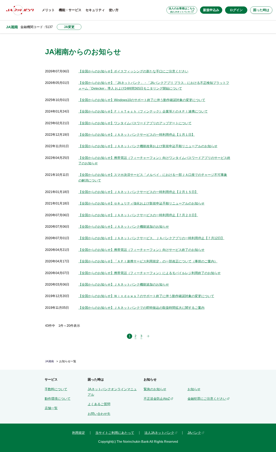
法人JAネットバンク (159, 432)
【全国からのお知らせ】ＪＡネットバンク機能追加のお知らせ (123, 226)
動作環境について (58, 398)
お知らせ (194, 389)
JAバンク (194, 432)
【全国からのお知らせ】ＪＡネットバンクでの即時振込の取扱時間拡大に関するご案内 (141, 307)
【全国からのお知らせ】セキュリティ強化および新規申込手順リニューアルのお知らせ (141, 203)
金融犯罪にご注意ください (207, 398)
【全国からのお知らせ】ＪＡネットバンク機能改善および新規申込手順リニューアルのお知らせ (147, 146)
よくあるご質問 (99, 404)
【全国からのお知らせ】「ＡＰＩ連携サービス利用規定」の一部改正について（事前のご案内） (147, 261)
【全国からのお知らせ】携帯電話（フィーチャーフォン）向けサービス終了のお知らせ (141, 250)
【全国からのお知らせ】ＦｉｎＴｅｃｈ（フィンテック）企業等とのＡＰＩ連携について (143, 111)
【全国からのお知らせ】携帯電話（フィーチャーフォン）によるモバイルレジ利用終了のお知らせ (149, 273)
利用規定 (78, 432)
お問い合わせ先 (99, 413)
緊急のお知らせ (155, 389)
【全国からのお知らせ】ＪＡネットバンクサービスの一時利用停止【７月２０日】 (138, 215)
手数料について (56, 389)
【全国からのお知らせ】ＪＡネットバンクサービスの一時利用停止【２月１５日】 (138, 192)
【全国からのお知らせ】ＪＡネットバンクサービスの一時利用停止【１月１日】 (136, 134)
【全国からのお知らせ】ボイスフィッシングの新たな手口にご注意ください (133, 71)
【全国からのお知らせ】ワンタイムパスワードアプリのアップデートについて (135, 123)
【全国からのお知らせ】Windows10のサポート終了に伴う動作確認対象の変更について (141, 100)
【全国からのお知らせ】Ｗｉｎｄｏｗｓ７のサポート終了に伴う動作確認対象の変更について (146, 296)
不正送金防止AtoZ (157, 398)
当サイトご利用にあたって (114, 432)
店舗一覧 (51, 408)
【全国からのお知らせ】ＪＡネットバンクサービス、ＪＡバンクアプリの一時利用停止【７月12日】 (151, 238)
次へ (148, 336)
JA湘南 (12, 27)
